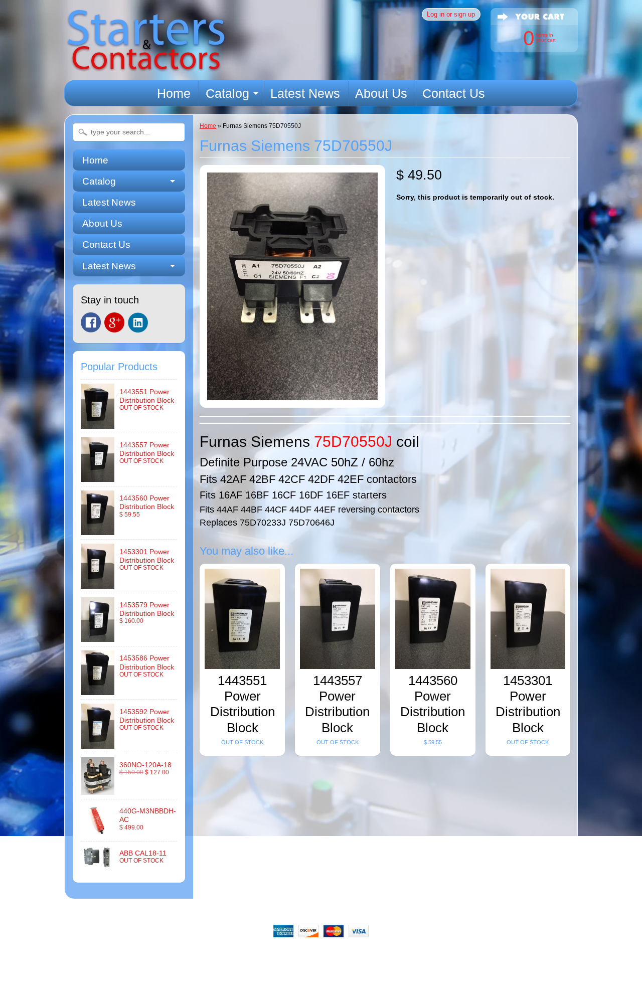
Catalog (227, 93)
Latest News (305, 93)
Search (147, 956)
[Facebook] (91, 322)
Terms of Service (428, 956)
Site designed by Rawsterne (321, 991)
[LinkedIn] (138, 322)
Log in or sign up (451, 14)
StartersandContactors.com (298, 983)
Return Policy (238, 956)
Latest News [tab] (109, 266)
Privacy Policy (363, 956)
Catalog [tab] (99, 181)
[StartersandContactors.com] (146, 66)
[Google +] (114, 322)
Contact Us (453, 93)
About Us (381, 93)
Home (174, 93)
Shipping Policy (300, 956)
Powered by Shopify (321, 1000)
